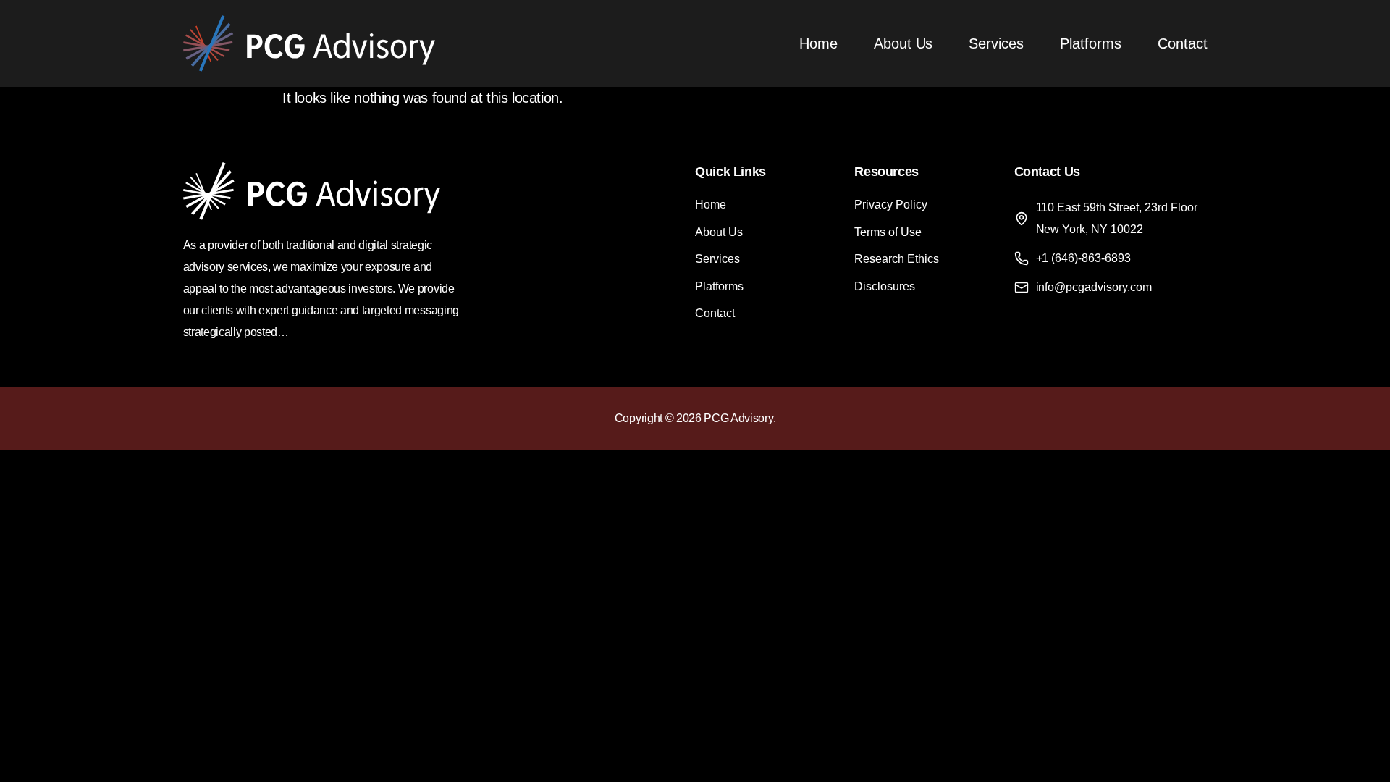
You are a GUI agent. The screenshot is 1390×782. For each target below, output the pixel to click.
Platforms (1090, 43)
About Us (903, 43)
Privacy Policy (890, 204)
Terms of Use (888, 232)
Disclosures (884, 286)
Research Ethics (896, 259)
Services (996, 43)
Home (818, 43)
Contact (1183, 43)
